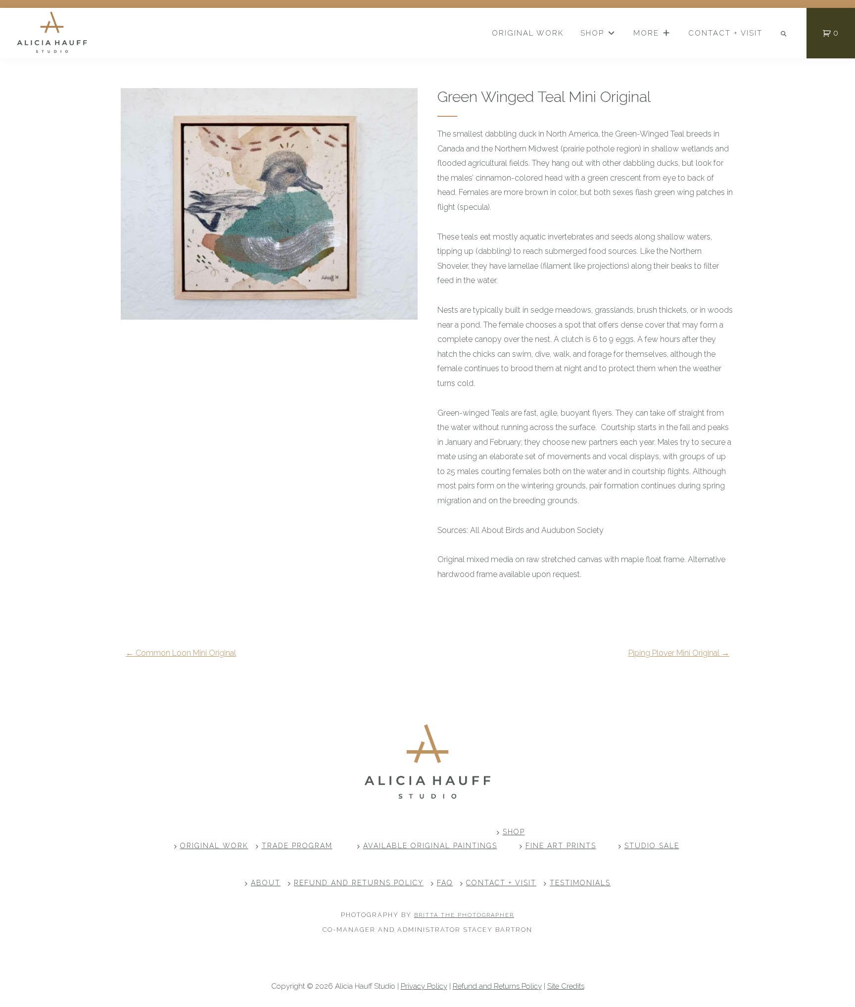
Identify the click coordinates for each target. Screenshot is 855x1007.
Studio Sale (651, 846)
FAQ (445, 883)
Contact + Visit (501, 883)
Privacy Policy (424, 986)
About (266, 883)
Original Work (214, 846)
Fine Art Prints (560, 846)
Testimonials (580, 883)
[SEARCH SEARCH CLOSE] (784, 34)
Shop (514, 832)
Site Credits (565, 986)
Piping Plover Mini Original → (678, 653)
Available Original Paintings (430, 846)
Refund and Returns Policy (359, 883)
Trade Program (297, 846)
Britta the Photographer (464, 915)
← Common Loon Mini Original (181, 653)
